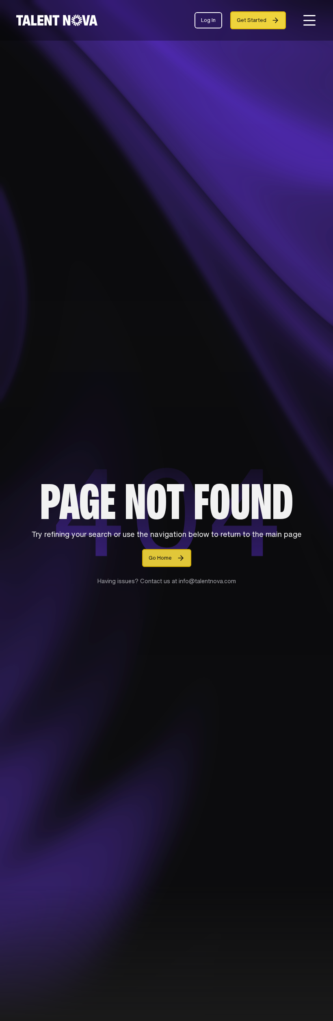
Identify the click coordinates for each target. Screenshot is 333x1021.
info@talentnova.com (206, 581)
